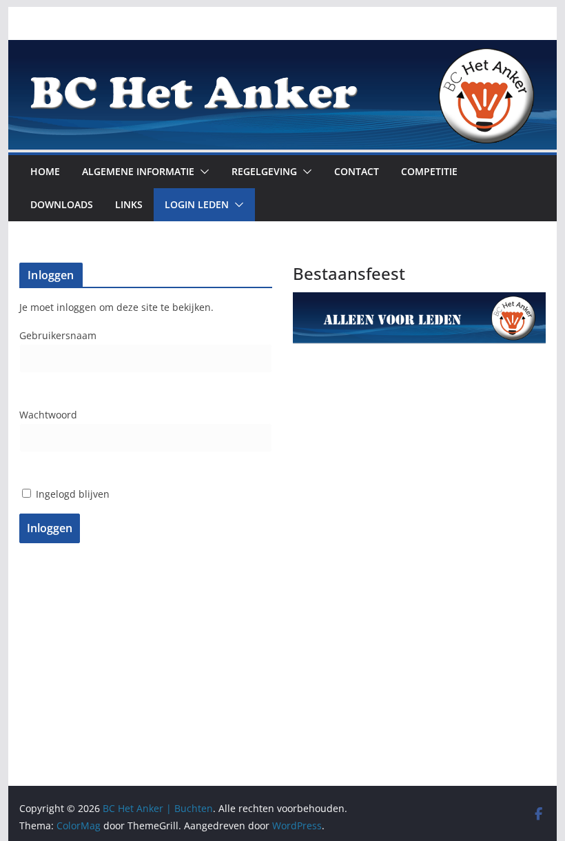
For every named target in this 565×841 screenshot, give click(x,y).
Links (129, 204)
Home (45, 171)
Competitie (429, 171)
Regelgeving (264, 171)
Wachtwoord (48, 414)
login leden (197, 204)
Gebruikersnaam (57, 335)
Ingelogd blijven (71, 493)
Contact (356, 171)
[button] (201, 171)
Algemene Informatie (138, 171)
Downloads (61, 204)
